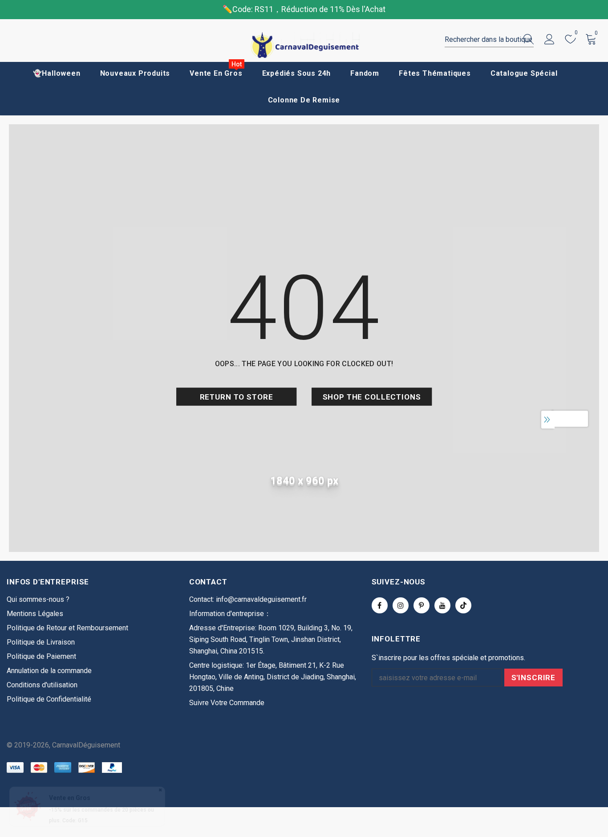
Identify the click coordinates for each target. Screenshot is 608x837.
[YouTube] (442, 605)
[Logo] (304, 45)
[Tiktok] (463, 605)
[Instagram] (401, 605)
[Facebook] (380, 605)
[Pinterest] (421, 605)
